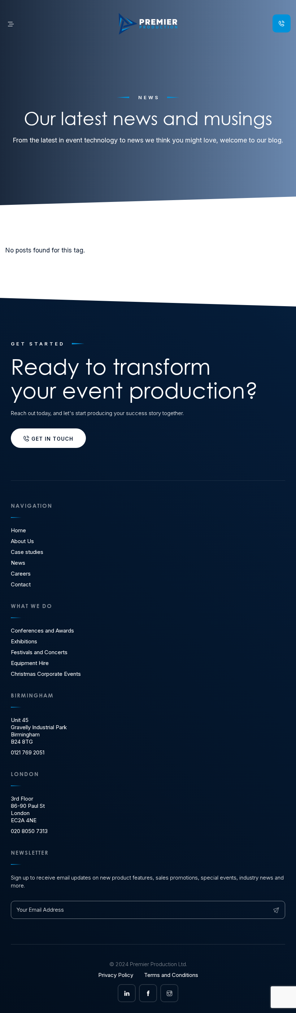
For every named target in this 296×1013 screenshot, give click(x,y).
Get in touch (51, 439)
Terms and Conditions (171, 975)
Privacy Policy (115, 975)
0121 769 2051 (27, 752)
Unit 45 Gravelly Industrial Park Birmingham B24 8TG (39, 731)
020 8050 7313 (29, 831)
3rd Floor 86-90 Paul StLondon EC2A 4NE (28, 809)
